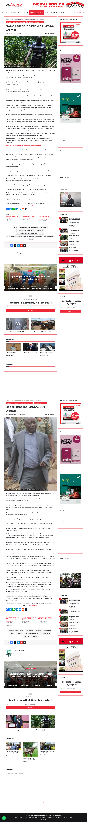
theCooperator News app (67, 817)
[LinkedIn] (18, 245)
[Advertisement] (30, 383)
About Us (16, 817)
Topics (25, 12)
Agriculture (9, 22)
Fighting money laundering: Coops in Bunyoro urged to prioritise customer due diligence (70, 204)
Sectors (13, 12)
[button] (4, 818)
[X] (15, 245)
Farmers (40, 230)
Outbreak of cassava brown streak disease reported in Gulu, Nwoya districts (44, 218)
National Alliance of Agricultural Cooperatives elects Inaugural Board (74, 249)
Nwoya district (49, 236)
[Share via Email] (24, 245)
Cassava (44, 227)
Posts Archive (28, 817)
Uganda (31, 239)
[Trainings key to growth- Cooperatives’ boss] (64, 243)
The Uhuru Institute (57, 815)
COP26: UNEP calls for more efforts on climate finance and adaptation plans (12, 354)
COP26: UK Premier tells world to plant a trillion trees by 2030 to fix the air (30, 354)
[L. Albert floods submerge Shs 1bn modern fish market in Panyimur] (64, 230)
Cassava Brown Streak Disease (26, 230)
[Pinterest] (21, 245)
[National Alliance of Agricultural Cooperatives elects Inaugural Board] (64, 249)
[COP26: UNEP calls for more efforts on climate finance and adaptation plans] (13, 347)
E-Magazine (61, 12)
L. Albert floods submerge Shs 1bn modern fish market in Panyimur (75, 230)
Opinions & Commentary (51, 12)
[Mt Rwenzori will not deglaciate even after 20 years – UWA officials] (47, 347)
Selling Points (43, 817)
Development (30, 22)
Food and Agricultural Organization (27, 233)
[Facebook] (11, 245)
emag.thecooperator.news (32, 205)
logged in (13, 368)
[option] (30, 277)
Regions (19, 12)
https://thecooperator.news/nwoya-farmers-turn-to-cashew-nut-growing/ (24, 145)
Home (3, 12)
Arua (16, 227)
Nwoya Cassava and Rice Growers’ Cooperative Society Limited (25, 236)
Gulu (42, 233)
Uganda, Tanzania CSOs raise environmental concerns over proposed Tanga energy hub (30, 277)
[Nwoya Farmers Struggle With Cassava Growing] (64, 237)
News (7, 12)
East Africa (37, 22)
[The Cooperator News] (14, 5)
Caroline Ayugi (10, 33)
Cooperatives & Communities (36, 12)
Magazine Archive (35, 817)
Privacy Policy (58, 817)
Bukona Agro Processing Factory (30, 227)
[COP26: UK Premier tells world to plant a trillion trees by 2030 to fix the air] (30, 347)
